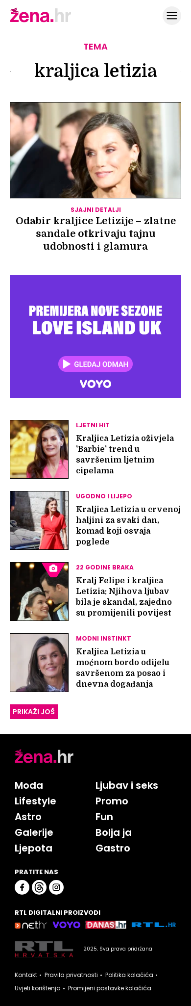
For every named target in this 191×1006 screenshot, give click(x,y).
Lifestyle (35, 801)
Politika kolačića (129, 975)
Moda (29, 785)
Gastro (113, 848)
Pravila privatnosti (71, 975)
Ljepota (33, 848)
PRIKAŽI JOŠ (34, 712)
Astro (28, 817)
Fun (104, 817)
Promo (112, 801)
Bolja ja (114, 832)
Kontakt (26, 975)
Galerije (34, 832)
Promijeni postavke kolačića (109, 988)
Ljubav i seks (127, 785)
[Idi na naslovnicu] (41, 21)
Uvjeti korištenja (38, 988)
